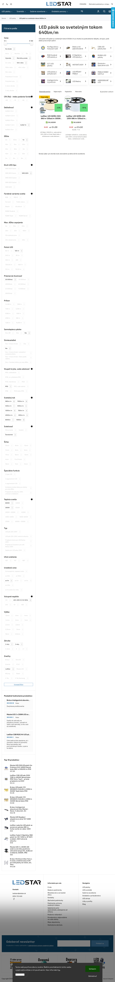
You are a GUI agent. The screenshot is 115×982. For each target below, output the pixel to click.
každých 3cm (10, 129)
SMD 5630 (10, 187)
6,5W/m (20, 309)
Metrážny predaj (23, 58)
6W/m (19, 318)
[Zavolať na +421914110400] (7, 4)
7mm (18, 464)
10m (8, 144)
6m (15, 158)
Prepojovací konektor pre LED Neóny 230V (18, 545)
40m (8, 153)
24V (8, 605)
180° (25, 560)
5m (7, 158)
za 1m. (27, 580)
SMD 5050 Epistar (12, 178)
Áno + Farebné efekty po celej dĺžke (18, 362)
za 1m (8, 580)
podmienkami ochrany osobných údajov (41, 945)
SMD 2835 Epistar (12, 182)
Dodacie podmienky (55, 890)
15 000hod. (23, 289)
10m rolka (9, 72)
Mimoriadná (10, 430)
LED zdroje (86, 898)
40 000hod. (23, 284)
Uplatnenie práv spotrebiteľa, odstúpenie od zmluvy (57, 910)
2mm (18, 615)
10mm (8, 445)
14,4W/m (9, 304)
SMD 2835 (26, 173)
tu (59, 970)
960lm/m (10, 401)
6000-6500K (25, 517)
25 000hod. (10, 289)
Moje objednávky (54, 922)
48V (24, 605)
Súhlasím (92, 969)
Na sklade (9, 49)
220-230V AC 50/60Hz (22, 600)
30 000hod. (10, 279)
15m (16, 144)
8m (23, 158)
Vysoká (22, 430)
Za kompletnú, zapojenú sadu (16, 571)
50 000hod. (24, 279)
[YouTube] (19, 904)
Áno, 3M (9, 333)
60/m (8, 251)
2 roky (8, 644)
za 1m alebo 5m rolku (13, 590)
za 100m (20, 576)
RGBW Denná (24, 216)
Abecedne (78, 91)
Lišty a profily (87, 901)
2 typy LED (10, 474)
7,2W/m (9, 322)
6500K (19, 507)
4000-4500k (11, 517)
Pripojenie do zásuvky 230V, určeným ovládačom (18, 492)
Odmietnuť (92, 976)
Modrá (8, 206)
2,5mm (8, 625)
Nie (27, 333)
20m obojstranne (12, 240)
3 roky (18, 644)
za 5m (18, 580)
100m (16, 140)
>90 (24, 100)
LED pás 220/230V (12, 532)
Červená (9, 202)
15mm (27, 455)
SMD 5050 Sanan (12, 168)
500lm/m (21, 406)
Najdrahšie (68, 91)
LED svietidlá (87, 890)
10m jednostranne (12, 235)
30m (17, 149)
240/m (9, 255)
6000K (8, 503)
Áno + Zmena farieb (13, 344)
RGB (8, 197)
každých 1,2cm (11, 125)
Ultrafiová (20, 206)
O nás (50, 887)
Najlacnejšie (58, 91)
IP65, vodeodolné (12, 372)
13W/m (20, 304)
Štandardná (10, 434)
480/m (21, 264)
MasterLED (22, 669)
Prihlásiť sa (100, 943)
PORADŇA (83, 4)
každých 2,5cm (11, 115)
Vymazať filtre (18, 684)
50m (25, 153)
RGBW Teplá (10, 216)
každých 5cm (10, 111)
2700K (8, 521)
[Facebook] (3, 4)
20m (25, 144)
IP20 (25, 382)
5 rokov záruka (11, 86)
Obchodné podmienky (55, 900)
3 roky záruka (11, 90)
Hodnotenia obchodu (55, 925)
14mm (8, 450)
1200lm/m (10, 410)
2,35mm (9, 629)
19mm (8, 464)
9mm (18, 450)
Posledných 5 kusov (13, 76)
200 (18, 260)
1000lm (20, 420)
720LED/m (10, 264)
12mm (27, 445)
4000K (19, 503)
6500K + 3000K (21, 521)
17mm (8, 455)
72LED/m (19, 269)
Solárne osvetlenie (89, 893)
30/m (19, 255)
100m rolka (10, 67)
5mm (28, 620)
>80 (8, 100)
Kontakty (51, 897)
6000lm (9, 420)
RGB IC (17, 197)
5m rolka (9, 63)
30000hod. (10, 293)
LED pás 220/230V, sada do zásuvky (18, 536)
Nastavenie (20, 974)
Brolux (9, 660)
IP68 (8, 391)
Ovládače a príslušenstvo (91, 896)
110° (16, 560)
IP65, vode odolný (21, 386)
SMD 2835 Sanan (12, 173)
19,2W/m (20, 322)
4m (16, 153)
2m (7, 140)
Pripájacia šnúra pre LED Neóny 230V (18, 541)
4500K (24, 512)
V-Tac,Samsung (21, 678)
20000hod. (10, 284)
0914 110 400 (17, 896)
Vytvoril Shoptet (108, 978)
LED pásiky (86, 887)
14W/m (9, 309)
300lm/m (22, 415)
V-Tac (8, 678)
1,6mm (8, 615)
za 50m (9, 576)
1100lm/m (22, 401)
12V (7, 600)
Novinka (19, 53)
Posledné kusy (11, 81)
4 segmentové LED (12, 483)
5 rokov (9, 649)
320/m (9, 260)
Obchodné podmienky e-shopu (99, 4)
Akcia (8, 53)
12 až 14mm (19, 459)
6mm (27, 450)
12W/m (20, 313)
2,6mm (19, 625)
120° (8, 560)
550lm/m (9, 406)
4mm (8, 459)
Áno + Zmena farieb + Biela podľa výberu (18, 357)
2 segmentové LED (12, 479)
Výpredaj (9, 58)
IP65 (8, 386)
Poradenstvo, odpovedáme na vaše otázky (57, 918)
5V (16, 605)
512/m (8, 269)
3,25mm (19, 634)
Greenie (9, 664)
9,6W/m (9, 313)
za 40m (9, 585)
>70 (16, 100)
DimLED (20, 660)
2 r (25, 649)
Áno (19, 333)
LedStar (9, 669)
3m (25, 149)
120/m (18, 251)
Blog (84, 904)
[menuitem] (8, 11)
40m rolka (23, 67)
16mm (18, 455)
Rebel (19, 673)
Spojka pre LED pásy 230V (15, 550)
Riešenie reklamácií (55, 914)
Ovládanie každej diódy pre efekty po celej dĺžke (18, 488)
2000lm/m (10, 415)
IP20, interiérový (12, 382)
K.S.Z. (19, 664)
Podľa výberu (22, 202)
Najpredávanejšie (44, 91)
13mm (27, 464)
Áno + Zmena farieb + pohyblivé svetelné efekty (18, 353)
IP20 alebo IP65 (20, 391)
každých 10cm (11, 120)
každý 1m (24, 125)
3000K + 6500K (11, 512)
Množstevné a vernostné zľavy (56, 894)
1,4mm (8, 620)
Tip (28, 53)
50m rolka (21, 63)
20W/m (9, 318)
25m (8, 149)
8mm (18, 445)
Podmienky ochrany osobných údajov (55, 904)
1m (25, 140)
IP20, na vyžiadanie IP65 (14, 377)
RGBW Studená (11, 211)
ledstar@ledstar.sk (19, 893)
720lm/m (22, 410)
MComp (9, 673)
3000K (8, 507)
